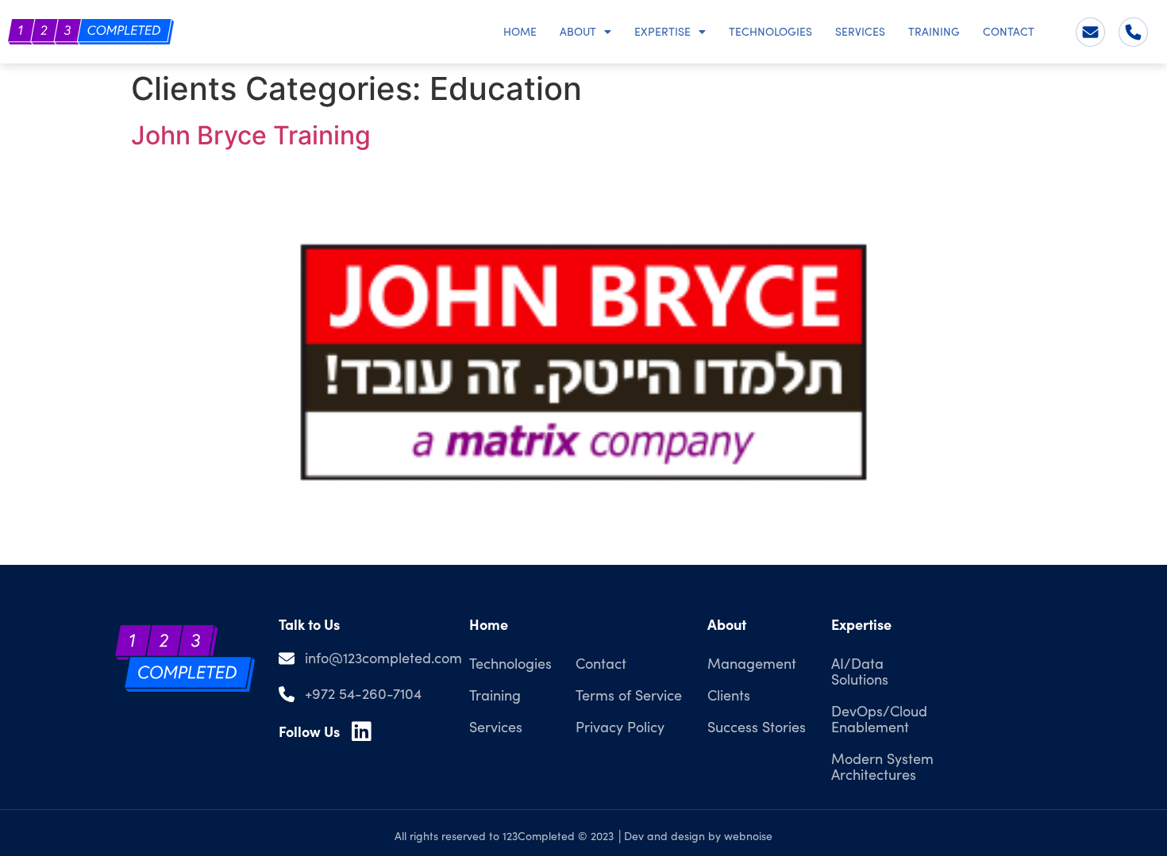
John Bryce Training (251, 135)
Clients (728, 694)
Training (934, 31)
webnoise (748, 835)
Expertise (662, 31)
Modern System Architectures (882, 766)
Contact (1008, 31)
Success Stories (756, 726)
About (578, 31)
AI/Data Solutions (859, 671)
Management (751, 663)
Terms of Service (629, 694)
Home (520, 31)
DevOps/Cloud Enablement (879, 718)
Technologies (770, 31)
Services (860, 31)
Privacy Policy (620, 726)
